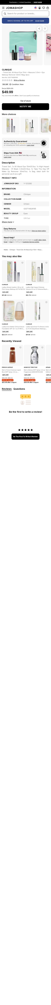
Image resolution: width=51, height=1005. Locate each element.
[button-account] (39, 7)
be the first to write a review (25, 437)
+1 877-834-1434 (40, 240)
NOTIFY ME (25, 106)
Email (5, 242)
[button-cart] (47, 7)
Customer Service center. (31, 242)
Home (6, 250)
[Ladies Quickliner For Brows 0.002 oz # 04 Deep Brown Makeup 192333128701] (46, 302)
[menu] (3, 7)
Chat (11, 242)
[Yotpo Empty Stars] (7, 80)
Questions (19, 388)
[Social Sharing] (39, 28)
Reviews (7, 388)
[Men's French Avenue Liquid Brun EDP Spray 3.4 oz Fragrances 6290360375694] (20, 347)
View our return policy (39, 231)
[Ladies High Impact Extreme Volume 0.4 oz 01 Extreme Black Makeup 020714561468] (46, 263)
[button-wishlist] (43, 7)
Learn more (30, 145)
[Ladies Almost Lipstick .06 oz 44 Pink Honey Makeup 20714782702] (22, 263)
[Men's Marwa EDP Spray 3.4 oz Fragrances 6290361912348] (42, 347)
